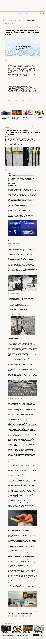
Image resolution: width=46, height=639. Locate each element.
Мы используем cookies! (9, 634)
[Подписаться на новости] (30, 100)
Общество (12, 23)
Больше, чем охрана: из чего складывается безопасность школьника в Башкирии (15, 20)
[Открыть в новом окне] (9, 100)
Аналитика (12, 123)
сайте (30, 66)
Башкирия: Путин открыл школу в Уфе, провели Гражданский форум (30, 20)
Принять (36, 635)
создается (25, 75)
